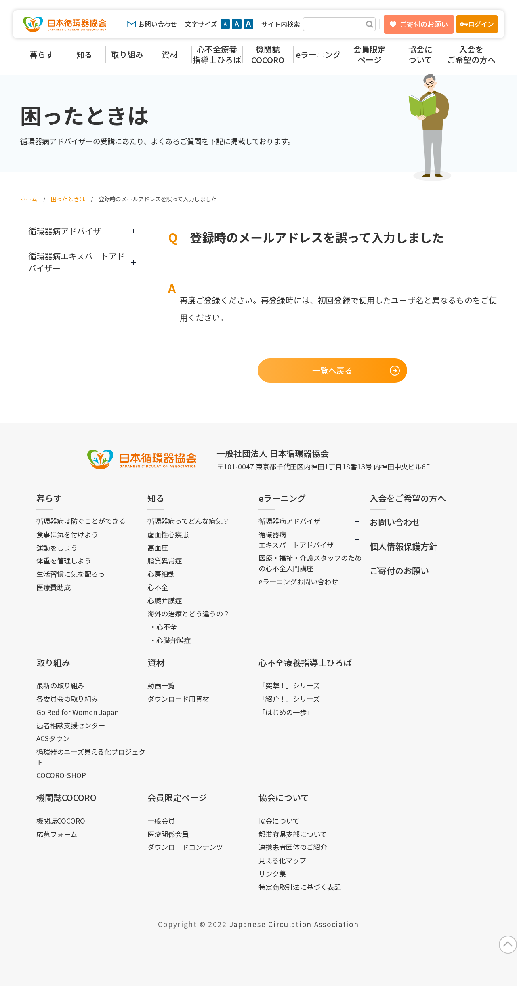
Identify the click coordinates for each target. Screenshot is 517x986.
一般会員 (161, 821)
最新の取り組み (60, 685)
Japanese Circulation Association (294, 924)
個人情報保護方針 (403, 546)
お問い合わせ (157, 24)
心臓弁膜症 (164, 600)
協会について (283, 797)
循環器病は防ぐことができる (81, 521)
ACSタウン (52, 738)
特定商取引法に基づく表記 (299, 887)
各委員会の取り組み (67, 699)
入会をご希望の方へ (408, 498)
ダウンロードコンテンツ (185, 847)
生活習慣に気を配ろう (70, 574)
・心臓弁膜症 (170, 640)
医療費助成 (53, 587)
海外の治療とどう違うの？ (188, 613)
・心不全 (163, 627)
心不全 (157, 587)
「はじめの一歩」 (285, 712)
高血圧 (157, 547)
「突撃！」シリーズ (289, 685)
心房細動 (161, 574)
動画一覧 (161, 685)
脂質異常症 (164, 560)
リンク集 (272, 873)
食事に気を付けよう (67, 534)
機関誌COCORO (66, 797)
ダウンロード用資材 (178, 699)
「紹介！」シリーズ (289, 699)
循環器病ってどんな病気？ (188, 521)
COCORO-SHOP (61, 775)
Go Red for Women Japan (77, 712)
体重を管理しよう (63, 560)
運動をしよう (57, 547)
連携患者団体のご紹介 (292, 847)
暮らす (49, 498)
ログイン (481, 24)
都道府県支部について (292, 834)
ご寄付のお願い (424, 24)
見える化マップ (282, 860)
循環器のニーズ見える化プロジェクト (90, 756)
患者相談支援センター (70, 725)
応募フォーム (56, 834)
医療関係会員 (168, 834)
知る (155, 498)
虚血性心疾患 (168, 534)
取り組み (53, 662)
